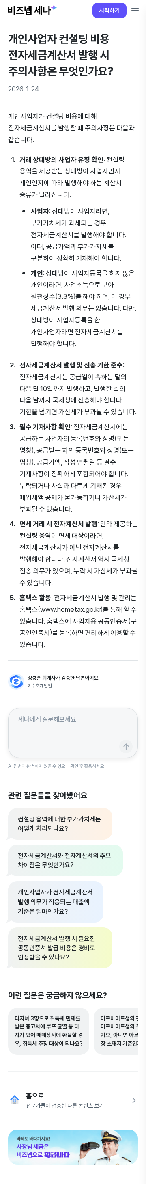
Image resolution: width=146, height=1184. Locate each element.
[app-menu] (135, 10)
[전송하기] (126, 746)
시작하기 (109, 10)
